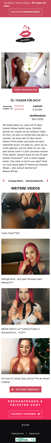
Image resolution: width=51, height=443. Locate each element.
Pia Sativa (9, 3)
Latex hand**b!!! (10, 233)
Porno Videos (23, 3)
